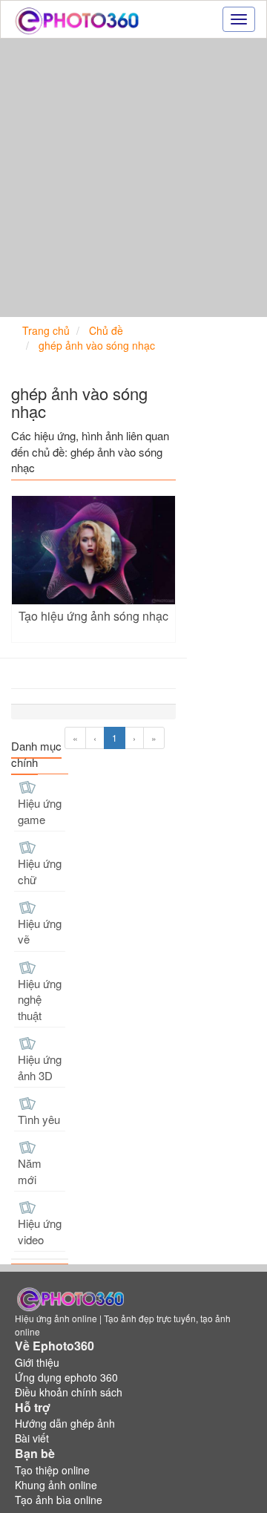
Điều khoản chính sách (68, 1392)
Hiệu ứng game (40, 810)
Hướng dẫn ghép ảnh (65, 1423)
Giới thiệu (37, 1362)
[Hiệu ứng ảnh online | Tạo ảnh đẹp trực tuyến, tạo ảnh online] (77, 19)
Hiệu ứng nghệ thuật (40, 999)
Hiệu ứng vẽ (40, 931)
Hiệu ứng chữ (40, 870)
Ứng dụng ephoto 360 (66, 1377)
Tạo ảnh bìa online (58, 1499)
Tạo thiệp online (52, 1470)
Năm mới (30, 1170)
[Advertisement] (133, 179)
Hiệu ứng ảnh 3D (40, 1066)
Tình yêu (39, 1119)
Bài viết (32, 1438)
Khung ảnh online (56, 1484)
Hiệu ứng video (40, 1230)
